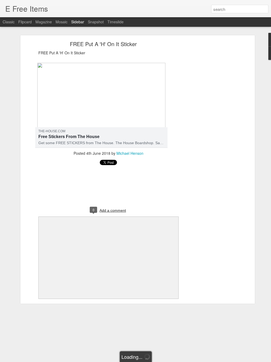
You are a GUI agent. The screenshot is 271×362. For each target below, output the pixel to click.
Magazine (43, 21)
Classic (9, 21)
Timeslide (115, 21)
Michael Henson (129, 153)
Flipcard (25, 21)
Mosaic (61, 21)
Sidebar (77, 21)
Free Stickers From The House (69, 136)
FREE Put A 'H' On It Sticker (103, 44)
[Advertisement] (207, 126)
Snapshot (96, 21)
